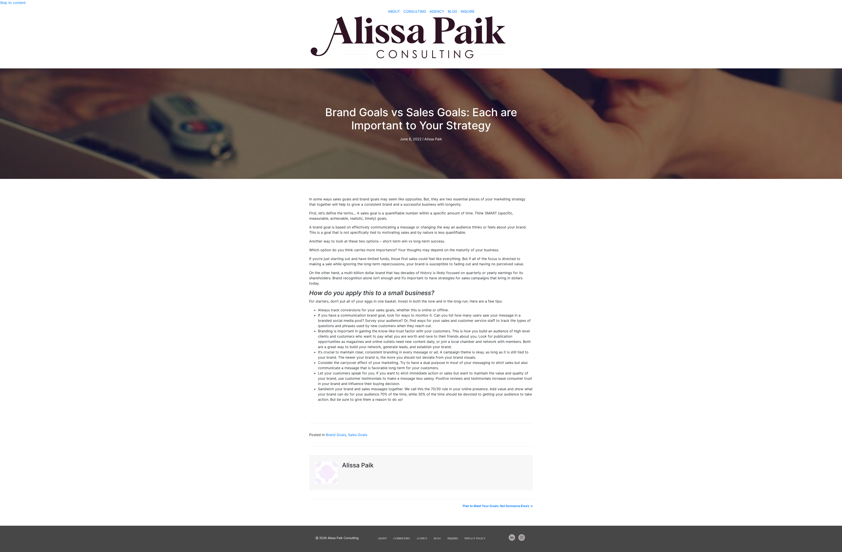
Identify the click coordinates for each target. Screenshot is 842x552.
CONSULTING (414, 11)
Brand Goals (336, 435)
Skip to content (13, 2)
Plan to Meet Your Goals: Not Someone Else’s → (498, 506)
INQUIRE (468, 11)
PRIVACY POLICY (474, 538)
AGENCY (437, 11)
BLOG (452, 11)
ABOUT (394, 11)
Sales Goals (357, 435)
